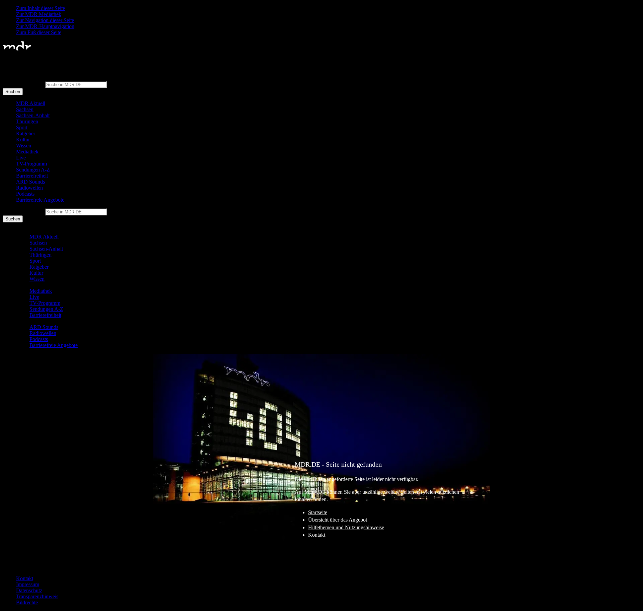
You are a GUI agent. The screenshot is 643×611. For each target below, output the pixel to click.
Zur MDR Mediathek (38, 14)
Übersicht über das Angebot (337, 520)
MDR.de (17, 555)
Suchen (12, 91)
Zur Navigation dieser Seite (45, 20)
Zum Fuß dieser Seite (38, 32)
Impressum (27, 584)
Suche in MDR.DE (23, 84)
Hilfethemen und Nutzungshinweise (346, 527)
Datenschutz (29, 590)
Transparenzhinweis (37, 596)
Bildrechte (27, 602)
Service (16, 567)
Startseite (317, 512)
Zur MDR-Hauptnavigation (45, 26)
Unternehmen (22, 561)
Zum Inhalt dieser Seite (40, 8)
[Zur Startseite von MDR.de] (17, 49)
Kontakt (316, 535)
